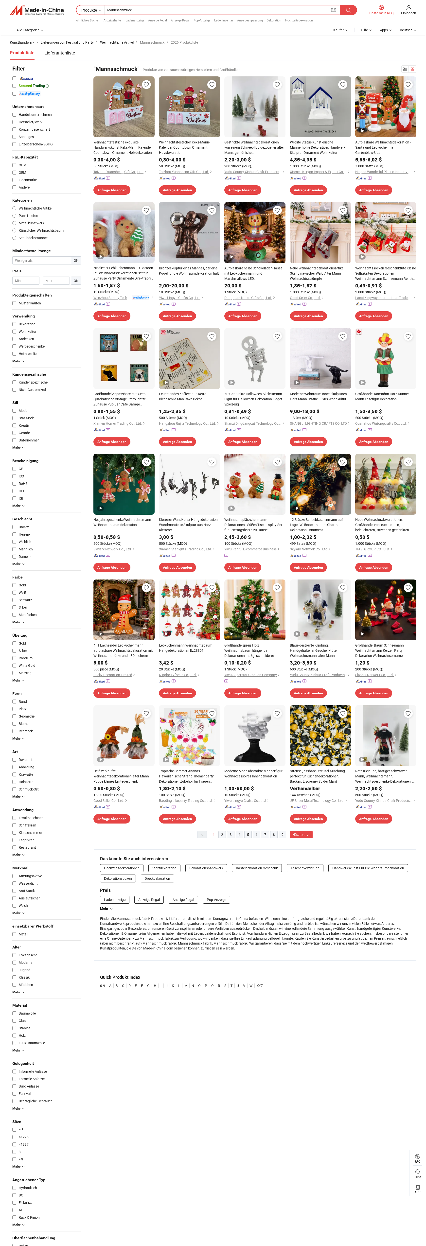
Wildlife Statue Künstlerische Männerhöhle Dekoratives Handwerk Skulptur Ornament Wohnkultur (317, 147)
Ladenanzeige (135, 20)
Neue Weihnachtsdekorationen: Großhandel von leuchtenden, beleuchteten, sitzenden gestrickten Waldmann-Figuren (382, 524)
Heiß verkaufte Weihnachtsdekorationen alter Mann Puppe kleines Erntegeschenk (121, 776)
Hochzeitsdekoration (299, 20)
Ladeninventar (223, 20)
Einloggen (408, 13)
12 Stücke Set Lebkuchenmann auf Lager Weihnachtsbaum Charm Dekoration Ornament (316, 524)
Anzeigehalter (113, 20)
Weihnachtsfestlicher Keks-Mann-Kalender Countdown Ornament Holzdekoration (184, 147)
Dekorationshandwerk (206, 868)
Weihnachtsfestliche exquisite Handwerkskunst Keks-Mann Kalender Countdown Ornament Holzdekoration (122, 147)
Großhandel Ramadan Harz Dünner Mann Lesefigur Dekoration (382, 396)
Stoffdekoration (164, 868)
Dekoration (274, 20)
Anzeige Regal (157, 20)
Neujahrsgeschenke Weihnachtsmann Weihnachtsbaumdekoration (122, 522)
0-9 (102, 985)
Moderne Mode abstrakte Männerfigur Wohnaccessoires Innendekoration (253, 773)
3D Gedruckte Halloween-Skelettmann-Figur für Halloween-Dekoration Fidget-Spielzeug (253, 398)
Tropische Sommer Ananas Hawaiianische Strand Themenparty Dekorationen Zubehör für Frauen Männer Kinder (186, 776)
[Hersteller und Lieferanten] (37, 10)
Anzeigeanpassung (250, 20)
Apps (384, 30)
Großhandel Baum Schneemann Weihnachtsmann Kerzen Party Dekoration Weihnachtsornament (380, 650)
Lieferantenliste (59, 53)
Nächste (299, 834)
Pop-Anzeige (202, 20)
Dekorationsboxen (118, 878)
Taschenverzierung (305, 868)
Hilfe (364, 30)
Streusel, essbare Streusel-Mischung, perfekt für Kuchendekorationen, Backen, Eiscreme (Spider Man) (318, 776)
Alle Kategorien (28, 30)
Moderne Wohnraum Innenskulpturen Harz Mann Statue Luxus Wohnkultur (318, 396)
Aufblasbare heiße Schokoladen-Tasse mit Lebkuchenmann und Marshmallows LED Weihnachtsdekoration (253, 273)
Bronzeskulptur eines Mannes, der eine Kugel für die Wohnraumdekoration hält (189, 271)
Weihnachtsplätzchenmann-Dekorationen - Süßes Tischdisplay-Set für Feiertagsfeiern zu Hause (253, 524)
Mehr (104, 909)
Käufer (338, 30)
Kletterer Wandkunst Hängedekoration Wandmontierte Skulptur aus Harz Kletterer (188, 524)
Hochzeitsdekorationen (122, 868)
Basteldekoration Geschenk (257, 868)
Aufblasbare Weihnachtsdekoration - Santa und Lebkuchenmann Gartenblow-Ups (383, 147)
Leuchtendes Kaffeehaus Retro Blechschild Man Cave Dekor (182, 396)
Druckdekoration (157, 878)
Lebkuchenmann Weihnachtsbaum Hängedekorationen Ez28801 (185, 648)
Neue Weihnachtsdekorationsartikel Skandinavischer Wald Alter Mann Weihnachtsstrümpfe (317, 273)
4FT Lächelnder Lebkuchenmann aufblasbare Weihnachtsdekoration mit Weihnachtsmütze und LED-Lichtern (123, 650)
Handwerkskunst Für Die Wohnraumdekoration (368, 868)
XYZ (260, 985)
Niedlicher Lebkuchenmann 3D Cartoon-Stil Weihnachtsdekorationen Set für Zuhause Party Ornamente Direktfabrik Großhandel (123, 273)
